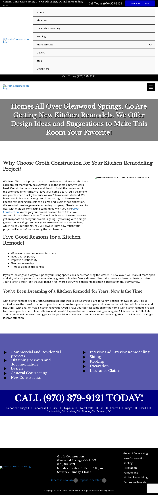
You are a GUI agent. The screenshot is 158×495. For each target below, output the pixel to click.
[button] (140, 3)
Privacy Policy (107, 490)
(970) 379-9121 (112, 3)
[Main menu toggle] (151, 87)
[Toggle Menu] (150, 45)
